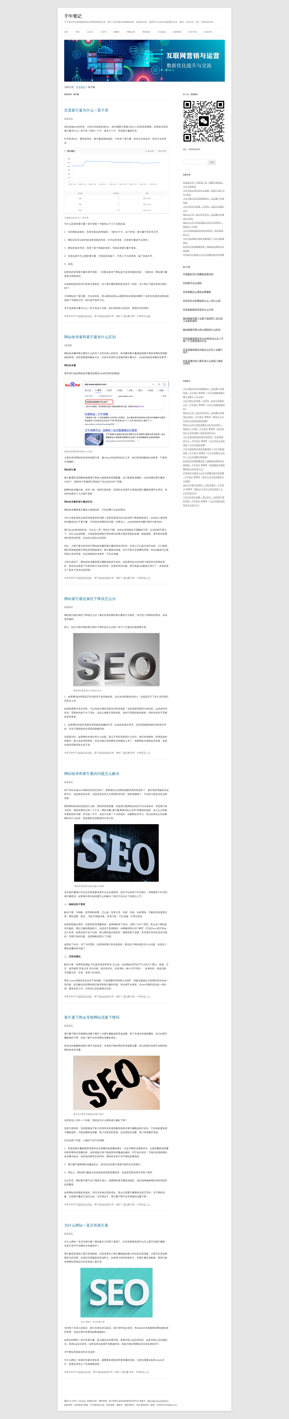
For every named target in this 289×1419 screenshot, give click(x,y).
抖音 (78, 32)
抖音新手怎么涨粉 (192, 283)
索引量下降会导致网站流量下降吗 (91, 1017)
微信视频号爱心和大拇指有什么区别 (201, 329)
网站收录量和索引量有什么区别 (90, 337)
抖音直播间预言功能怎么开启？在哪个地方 (203, 350)
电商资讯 (177, 32)
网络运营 (131, 32)
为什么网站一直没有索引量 (86, 1225)
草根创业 (146, 32)
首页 (66, 32)
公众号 (90, 32)
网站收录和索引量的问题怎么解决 (91, 774)
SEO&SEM (104, 316)
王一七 (146, 752)
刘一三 (146, 578)
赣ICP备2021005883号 (158, 1401)
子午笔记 (73, 16)
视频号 (117, 32)
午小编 (146, 316)
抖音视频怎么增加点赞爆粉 (197, 292)
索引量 (126, 316)
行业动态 (162, 32)
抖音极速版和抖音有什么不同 (198, 309)
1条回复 (68, 345)
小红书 (103, 32)
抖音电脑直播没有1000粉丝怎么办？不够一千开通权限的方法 (203, 339)
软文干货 (193, 32)
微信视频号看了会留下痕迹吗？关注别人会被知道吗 (203, 319)
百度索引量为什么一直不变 (86, 110)
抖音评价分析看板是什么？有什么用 (201, 300)
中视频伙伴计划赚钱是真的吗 (198, 274)
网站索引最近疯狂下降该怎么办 (90, 599)
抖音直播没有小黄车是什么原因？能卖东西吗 (203, 362)
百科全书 (208, 32)
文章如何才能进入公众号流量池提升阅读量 (203, 255)
